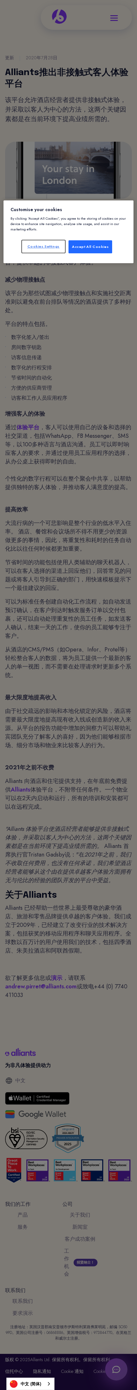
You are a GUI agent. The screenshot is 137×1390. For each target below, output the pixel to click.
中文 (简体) (31, 1384)
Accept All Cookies (90, 246)
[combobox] (30, 1384)
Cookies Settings (43, 246)
